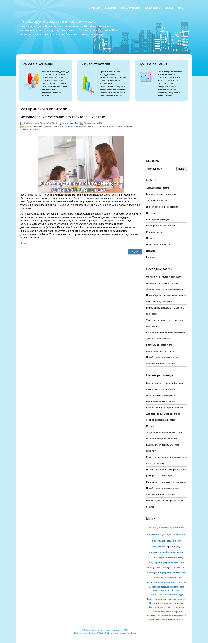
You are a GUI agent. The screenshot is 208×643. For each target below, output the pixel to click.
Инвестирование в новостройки (162, 207)
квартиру (160, 572)
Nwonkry (74, 123)
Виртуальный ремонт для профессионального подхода (161, 348)
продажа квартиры (170, 590)
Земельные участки (156, 200)
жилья (169, 572)
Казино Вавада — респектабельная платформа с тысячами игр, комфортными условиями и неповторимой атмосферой (164, 392)
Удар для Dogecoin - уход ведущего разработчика (164, 323)
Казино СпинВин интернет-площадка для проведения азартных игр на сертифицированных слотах (165, 413)
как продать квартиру (174, 534)
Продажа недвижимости (163, 611)
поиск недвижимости (172, 619)
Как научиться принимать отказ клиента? (162, 448)
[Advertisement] (166, 126)
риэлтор (153, 527)
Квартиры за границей (157, 219)
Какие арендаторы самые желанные (166, 599)
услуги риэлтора (157, 562)
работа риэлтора (155, 607)
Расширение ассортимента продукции (166, 482)
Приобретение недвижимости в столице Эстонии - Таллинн (162, 360)
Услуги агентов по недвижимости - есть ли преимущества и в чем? (164, 435)
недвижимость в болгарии (162, 552)
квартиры (174, 546)
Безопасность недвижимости (161, 194)
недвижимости (166, 527)
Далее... (24, 243)
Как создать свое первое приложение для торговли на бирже (165, 335)
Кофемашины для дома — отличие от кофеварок (165, 310)
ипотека (179, 527)
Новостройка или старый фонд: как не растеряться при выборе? (166, 472)
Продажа (150, 251)
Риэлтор (150, 257)
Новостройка (161, 567)
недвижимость (154, 534)
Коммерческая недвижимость (161, 225)
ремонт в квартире (175, 607)
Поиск (181, 168)
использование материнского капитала (74, 126)
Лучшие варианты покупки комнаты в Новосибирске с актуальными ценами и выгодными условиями (166, 295)
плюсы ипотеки (177, 582)
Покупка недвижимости (158, 244)
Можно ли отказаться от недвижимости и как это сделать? (166, 460)
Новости (150, 238)
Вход (133, 633)
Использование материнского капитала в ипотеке (62, 117)
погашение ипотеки (172, 557)
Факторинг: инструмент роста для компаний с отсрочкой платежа (163, 280)
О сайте (150, 426)
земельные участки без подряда (166, 594)
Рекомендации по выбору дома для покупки (164, 503)
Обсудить (135, 251)
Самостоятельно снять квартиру (166, 603)
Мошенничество (154, 232)
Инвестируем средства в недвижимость (58, 21)
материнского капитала (108, 126)
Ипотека (38, 126)
